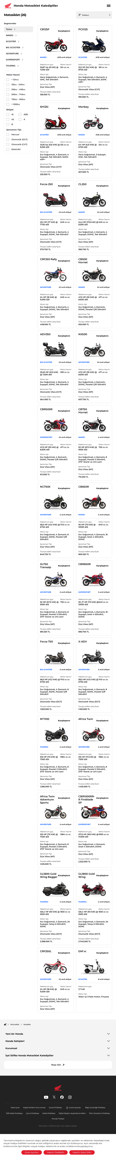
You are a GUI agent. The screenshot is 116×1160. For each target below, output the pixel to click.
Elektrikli (16, 149)
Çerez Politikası (55, 1107)
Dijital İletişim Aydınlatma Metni (72, 1113)
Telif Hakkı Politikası (14, 1113)
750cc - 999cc (18, 99)
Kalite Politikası (48, 1113)
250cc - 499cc (18, 89)
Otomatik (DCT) (19, 139)
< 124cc (15, 79)
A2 (12, 119)
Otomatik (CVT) (19, 144)
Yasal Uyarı (15, 1107)
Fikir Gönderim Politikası (99, 1113)
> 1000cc (15, 104)
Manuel (15, 134)
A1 (12, 114)
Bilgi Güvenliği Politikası (95, 1107)
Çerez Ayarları (75, 1107)
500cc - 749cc (18, 94)
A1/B (26, 114)
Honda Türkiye (58, 1119)
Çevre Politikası (32, 1113)
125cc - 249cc (18, 84)
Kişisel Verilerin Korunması (34, 1107)
